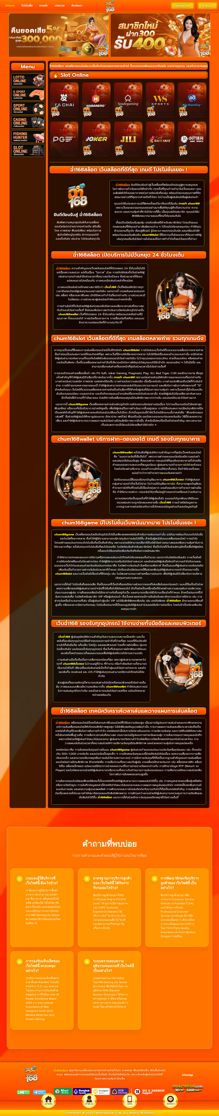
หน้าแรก (10, 6)
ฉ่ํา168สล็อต (61, 1070)
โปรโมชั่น (27, 6)
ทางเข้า (43, 6)
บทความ (60, 6)
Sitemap (187, 1075)
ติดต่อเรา (76, 6)
